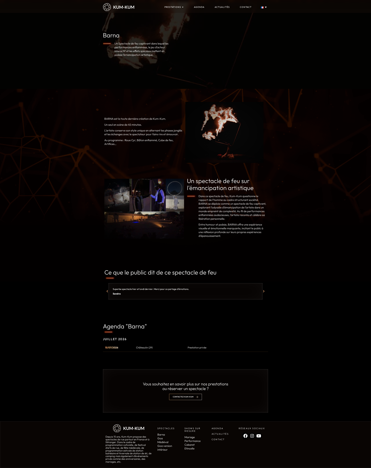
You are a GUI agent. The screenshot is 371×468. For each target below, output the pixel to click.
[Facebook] (245, 436)
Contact (218, 439)
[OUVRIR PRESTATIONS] (183, 7)
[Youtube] (258, 436)
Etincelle (189, 448)
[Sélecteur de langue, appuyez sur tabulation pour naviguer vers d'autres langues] (264, 7)
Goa (160, 438)
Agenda (217, 428)
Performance (192, 441)
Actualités (220, 433)
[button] (107, 291)
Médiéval (162, 442)
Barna (161, 434)
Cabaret (189, 444)
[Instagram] (252, 436)
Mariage (189, 437)
